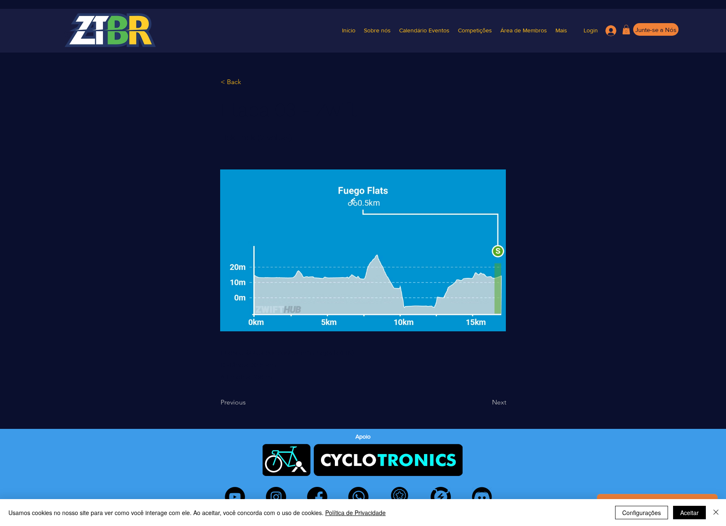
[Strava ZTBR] (399, 497)
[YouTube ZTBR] (235, 497)
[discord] (482, 497)
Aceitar (689, 512)
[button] (475, 30)
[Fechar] (716, 512)
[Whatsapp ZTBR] (358, 497)
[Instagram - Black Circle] (276, 497)
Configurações (641, 512)
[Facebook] (317, 497)
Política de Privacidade (355, 512)
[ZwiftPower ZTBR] (441, 497)
